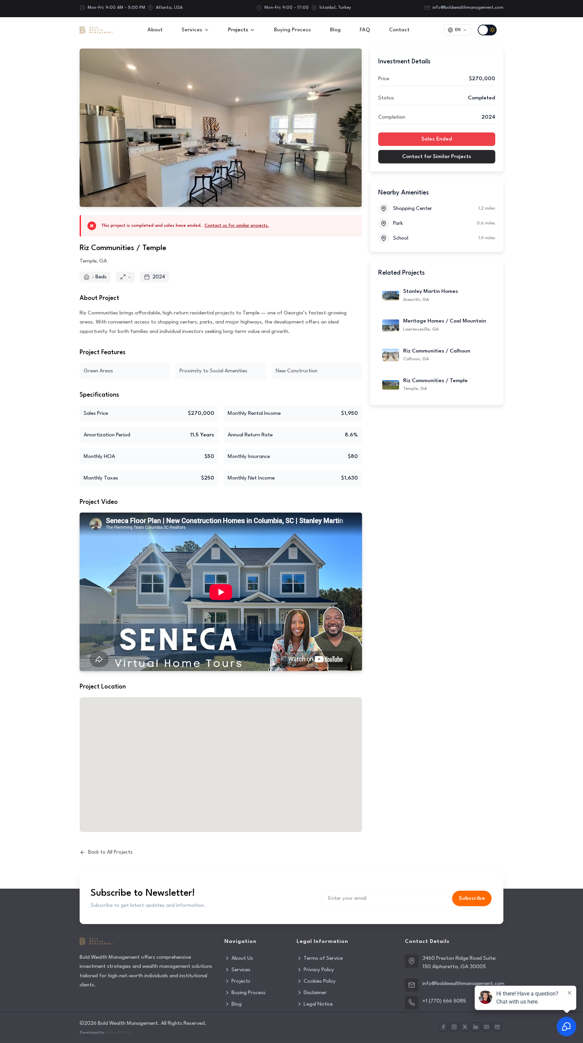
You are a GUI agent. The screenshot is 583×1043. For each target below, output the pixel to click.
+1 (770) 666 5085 (444, 1001)
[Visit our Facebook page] (443, 1027)
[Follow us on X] (465, 1027)
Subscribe (472, 898)
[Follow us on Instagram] (454, 1027)
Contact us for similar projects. (236, 225)
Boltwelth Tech (119, 1033)
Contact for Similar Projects (436, 156)
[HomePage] (96, 29)
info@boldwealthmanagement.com (468, 7)
